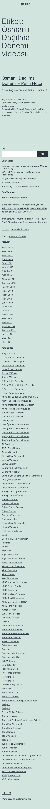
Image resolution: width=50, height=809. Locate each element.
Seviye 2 (6, 708)
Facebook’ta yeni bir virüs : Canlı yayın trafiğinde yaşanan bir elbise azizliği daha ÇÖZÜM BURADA (24, 208)
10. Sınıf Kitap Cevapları (13, 357)
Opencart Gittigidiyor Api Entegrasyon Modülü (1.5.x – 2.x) (24, 167)
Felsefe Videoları (10, 527)
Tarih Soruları (8, 732)
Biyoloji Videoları (10, 460)
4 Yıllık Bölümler (9, 377)
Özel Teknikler (9, 665)
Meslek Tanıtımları (10, 641)
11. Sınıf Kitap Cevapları (13, 361)
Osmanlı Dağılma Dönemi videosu (29, 112)
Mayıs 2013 (7, 291)
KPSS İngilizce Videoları (13, 594)
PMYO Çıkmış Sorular (12, 684)
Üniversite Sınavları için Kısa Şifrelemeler (21, 755)
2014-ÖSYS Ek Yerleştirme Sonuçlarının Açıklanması (21, 173)
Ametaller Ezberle (18, 197)
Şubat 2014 (7, 259)
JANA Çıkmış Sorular (12, 562)
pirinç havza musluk (11, 204)
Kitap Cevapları (9, 570)
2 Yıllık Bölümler (9, 373)
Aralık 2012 (7, 310)
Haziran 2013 (8, 287)
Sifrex (25, 4)
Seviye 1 (6, 704)
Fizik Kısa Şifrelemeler (12, 531)
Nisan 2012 (7, 342)
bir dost (5, 229)
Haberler (6, 543)
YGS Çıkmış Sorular (11, 775)
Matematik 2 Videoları (12, 629)
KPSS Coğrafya (9, 590)
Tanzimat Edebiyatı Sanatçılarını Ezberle (21, 720)
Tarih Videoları (23, 103)
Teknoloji (6, 740)
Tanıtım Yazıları (9, 716)
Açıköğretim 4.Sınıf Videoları (15, 440)
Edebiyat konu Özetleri (13, 495)
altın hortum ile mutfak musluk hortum (20, 219)
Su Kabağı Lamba (10, 182)
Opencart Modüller (11, 657)
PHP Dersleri (8, 677)
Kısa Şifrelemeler (10, 578)
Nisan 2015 (7, 247)
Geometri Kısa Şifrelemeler (15, 539)
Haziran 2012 (8, 334)
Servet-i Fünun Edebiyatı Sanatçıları (19, 700)
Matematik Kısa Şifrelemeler (15, 633)
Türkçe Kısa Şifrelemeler (13, 744)
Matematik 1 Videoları (12, 625)
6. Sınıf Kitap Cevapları (13, 389)
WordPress (7, 799)
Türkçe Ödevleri (9, 748)
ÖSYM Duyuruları (10, 661)
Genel (4, 535)
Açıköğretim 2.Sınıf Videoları (15, 432)
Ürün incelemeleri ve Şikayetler (17, 767)
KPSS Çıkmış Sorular (12, 586)
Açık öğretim (8, 420)
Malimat (6, 621)
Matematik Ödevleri (11, 637)
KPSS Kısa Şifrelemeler (13, 598)
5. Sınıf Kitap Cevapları (13, 381)
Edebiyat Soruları (10, 499)
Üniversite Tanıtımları (12, 763)
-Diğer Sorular (8, 353)
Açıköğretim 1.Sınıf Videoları (15, 428)
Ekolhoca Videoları (11, 515)
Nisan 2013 (7, 295)
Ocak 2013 (7, 306)
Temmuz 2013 (9, 283)
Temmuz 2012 (9, 330)
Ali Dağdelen (8, 444)
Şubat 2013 (7, 302)
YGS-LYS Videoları (11, 779)
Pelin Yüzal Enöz (9, 103)
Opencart (6, 649)
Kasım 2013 (7, 267)
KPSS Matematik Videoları (14, 602)
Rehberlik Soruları (10, 692)
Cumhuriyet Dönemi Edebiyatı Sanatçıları (22, 476)
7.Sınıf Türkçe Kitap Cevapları (16, 409)
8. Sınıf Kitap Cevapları (13, 412)
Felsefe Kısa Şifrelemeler (14, 523)
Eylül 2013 (7, 275)
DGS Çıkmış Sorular (11, 479)
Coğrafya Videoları (11, 472)
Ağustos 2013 (8, 279)
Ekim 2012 (7, 318)
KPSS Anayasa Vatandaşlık (15, 582)
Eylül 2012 (7, 322)
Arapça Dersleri (9, 452)
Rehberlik (6, 688)
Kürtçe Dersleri (9, 610)
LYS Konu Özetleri (10, 617)
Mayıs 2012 (7, 338)
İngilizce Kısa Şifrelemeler (14, 558)
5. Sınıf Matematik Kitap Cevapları (18, 385)
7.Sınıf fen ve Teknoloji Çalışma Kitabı (20, 397)
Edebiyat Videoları (10, 503)
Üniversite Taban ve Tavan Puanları (19, 759)
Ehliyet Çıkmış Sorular (12, 507)
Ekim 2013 (7, 271)
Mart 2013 (7, 299)
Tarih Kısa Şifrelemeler (13, 724)
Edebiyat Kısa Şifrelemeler (14, 491)
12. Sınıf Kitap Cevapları (13, 365)
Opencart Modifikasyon (13, 653)
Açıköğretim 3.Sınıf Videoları (15, 436)
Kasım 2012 (7, 314)
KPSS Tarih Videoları (12, 606)
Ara (3, 148)
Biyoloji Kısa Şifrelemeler (14, 456)
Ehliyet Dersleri (9, 511)
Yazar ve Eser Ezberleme (14, 771)
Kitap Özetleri (8, 574)
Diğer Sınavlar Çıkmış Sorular (16, 483)
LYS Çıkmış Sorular (11, 614)
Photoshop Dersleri (11, 673)
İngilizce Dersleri (10, 554)
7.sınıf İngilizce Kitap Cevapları (17, 401)
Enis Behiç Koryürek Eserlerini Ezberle (20, 186)
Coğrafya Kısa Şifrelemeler (15, 468)
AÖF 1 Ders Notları (11, 448)
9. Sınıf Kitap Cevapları (13, 416)
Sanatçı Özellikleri (10, 696)
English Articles (9, 519)
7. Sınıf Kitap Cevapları (13, 393)
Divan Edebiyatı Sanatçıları (15, 487)
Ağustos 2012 (8, 326)
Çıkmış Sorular (9, 464)
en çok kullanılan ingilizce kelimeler (19, 178)
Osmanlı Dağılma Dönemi (13, 109)
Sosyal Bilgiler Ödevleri (13, 712)
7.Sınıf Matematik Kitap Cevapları (18, 405)
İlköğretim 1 (7, 550)
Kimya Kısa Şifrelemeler (13, 566)
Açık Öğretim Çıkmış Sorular (15, 424)
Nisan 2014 (7, 255)
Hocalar (5, 546)
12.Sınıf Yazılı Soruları (12, 369)
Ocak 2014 (7, 263)
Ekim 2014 (7, 251)
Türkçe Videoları (10, 751)
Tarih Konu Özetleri (11, 728)
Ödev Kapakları (9, 645)
